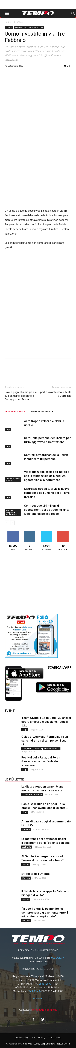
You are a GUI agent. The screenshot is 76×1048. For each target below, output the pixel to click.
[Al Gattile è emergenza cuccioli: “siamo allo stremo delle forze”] (12, 861)
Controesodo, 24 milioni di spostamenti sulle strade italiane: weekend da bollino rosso (46, 509)
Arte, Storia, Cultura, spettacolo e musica (40, 748)
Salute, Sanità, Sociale (32, 794)
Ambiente (26, 847)
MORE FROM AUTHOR (42, 411)
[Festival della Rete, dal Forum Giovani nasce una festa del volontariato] (12, 762)
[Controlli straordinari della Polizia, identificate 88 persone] (13, 459)
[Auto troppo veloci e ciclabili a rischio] (13, 425)
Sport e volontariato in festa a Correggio (55, 394)
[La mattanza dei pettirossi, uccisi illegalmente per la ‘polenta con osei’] (12, 844)
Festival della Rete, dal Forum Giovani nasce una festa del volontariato (41, 761)
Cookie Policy (21, 1037)
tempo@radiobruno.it (44, 1009)
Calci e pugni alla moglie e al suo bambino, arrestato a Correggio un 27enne (21, 396)
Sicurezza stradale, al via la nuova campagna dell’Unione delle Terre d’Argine (47, 493)
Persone (26, 878)
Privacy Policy (38, 1037)
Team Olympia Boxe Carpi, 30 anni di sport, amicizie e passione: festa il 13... (46, 721)
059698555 (34, 991)
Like (13, 532)
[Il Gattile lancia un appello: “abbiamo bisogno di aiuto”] (12, 896)
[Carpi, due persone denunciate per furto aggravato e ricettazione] (13, 442)
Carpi (8, 429)
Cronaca (18, 21)
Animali (25, 864)
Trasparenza (54, 1037)
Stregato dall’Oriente (35, 873)
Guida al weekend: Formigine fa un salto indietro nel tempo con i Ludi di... (44, 740)
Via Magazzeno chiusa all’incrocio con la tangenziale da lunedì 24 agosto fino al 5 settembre (46, 476)
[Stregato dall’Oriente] (12, 879)
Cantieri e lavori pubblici (13, 479)
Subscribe (62, 532)
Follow (29, 532)
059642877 (57, 957)
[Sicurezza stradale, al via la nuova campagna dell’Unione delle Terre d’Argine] (13, 493)
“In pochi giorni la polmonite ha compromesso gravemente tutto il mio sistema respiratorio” (44, 912)
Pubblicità (38, 998)
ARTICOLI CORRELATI (16, 411)
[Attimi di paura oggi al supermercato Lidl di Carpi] (12, 826)
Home (8, 21)
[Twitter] (42, 1019)
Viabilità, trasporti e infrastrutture (29, 27)
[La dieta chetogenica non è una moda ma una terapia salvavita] (12, 792)
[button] (73, 13)
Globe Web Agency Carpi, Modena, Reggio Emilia (45, 1043)
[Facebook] (33, 1019)
